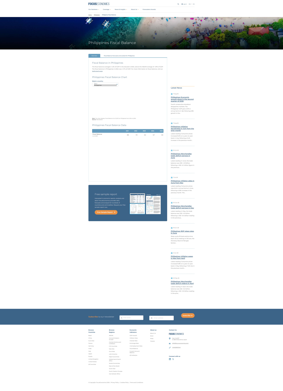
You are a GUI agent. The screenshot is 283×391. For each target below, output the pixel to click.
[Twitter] (173, 359)
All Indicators (133, 355)
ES (194, 4)
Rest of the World (114, 366)
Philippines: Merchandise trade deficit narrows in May (182, 207)
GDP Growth (133, 335)
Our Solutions (92, 9)
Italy (89, 351)
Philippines (97, 15)
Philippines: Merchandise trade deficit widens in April (182, 282)
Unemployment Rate (136, 346)
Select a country (97, 81)
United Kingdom (93, 359)
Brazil (90, 335)
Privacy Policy (115, 382)
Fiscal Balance (134, 348)
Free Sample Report (105, 212)
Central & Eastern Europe (114, 338)
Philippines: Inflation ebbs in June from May (182, 182)
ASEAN (111, 335)
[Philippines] (105, 85)
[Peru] (105, 83)
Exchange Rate (134, 343)
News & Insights (120, 9)
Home (90, 15)
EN (190, 4)
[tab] (94, 56)
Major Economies (114, 356)
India (89, 348)
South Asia (112, 368)
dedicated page (97, 71)
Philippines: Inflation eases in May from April (182, 257)
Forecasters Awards (149, 9)
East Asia (111, 349)
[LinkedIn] (169, 359)
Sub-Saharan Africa (114, 374)
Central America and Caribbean (115, 342)
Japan (90, 354)
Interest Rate (133, 340)
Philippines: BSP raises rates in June (182, 232)
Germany (91, 346)
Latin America (113, 354)
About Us (134, 9)
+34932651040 (176, 347)
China (90, 338)
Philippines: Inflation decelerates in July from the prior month (182, 129)
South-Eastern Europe (115, 371)
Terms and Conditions (136, 382)
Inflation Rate (134, 338)
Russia (90, 356)
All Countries (92, 364)
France (90, 343)
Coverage (106, 9)
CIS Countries (113, 346)
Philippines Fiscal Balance (109, 15)
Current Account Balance (135, 352)
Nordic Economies (114, 363)
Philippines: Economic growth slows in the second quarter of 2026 (182, 99)
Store (151, 336)
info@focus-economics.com (180, 343)
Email (151, 314)
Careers (152, 341)
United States (92, 361)
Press (151, 338)
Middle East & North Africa (115, 360)
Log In (185, 4)
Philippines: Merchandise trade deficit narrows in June (181, 156)
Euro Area (91, 340)
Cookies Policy (124, 382)
